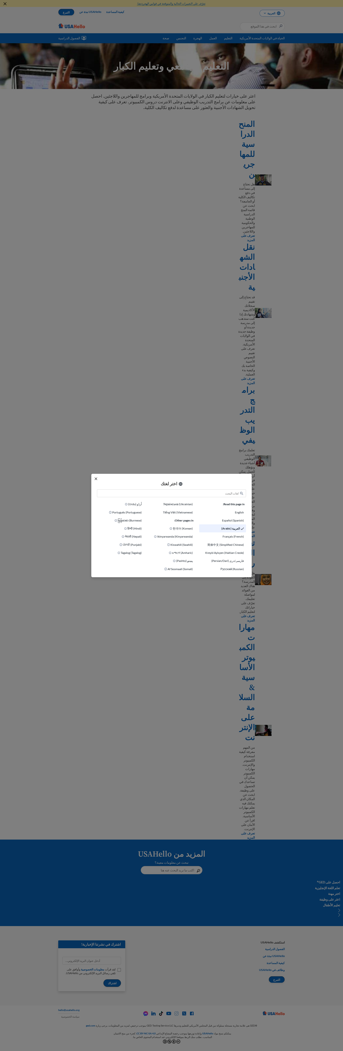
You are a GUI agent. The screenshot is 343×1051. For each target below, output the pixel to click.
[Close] (96, 479)
